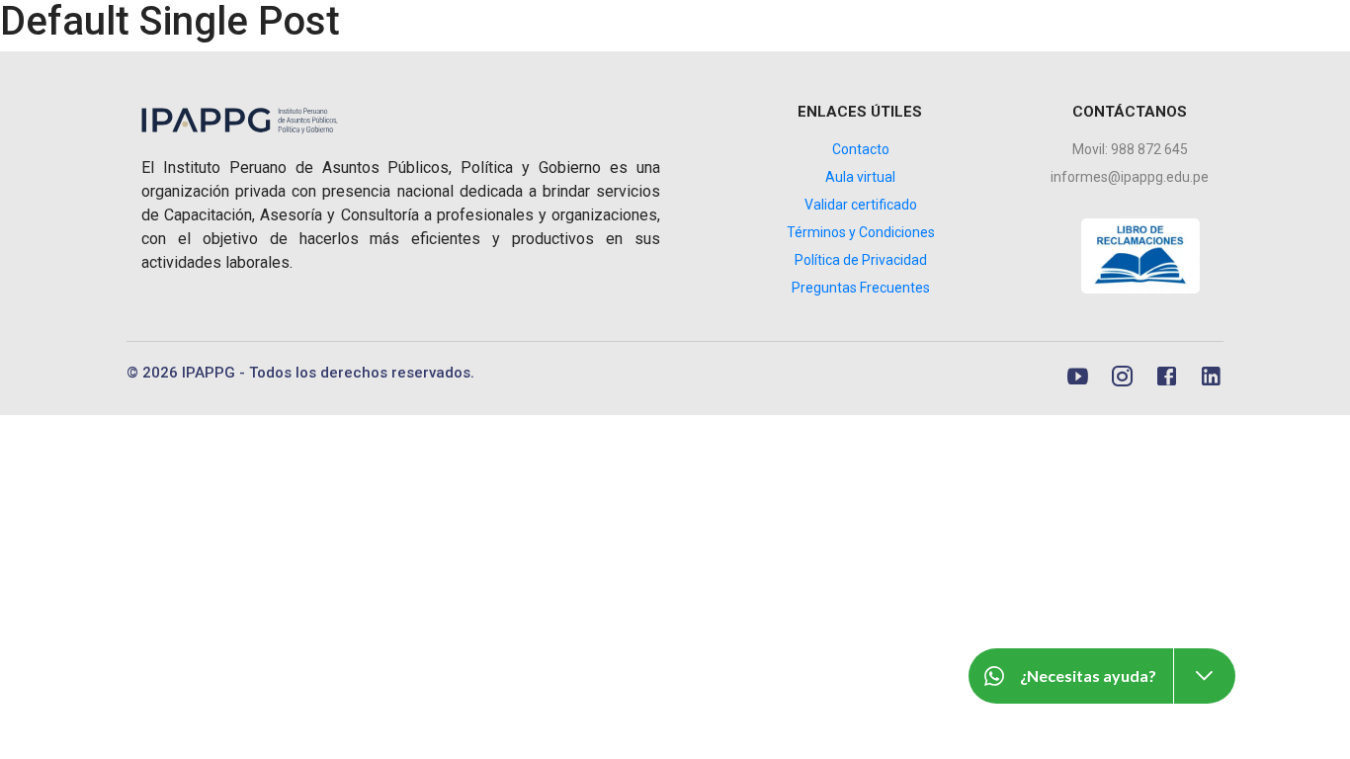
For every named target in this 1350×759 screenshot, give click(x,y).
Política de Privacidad (861, 260)
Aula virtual (860, 177)
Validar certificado (860, 204)
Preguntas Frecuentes (861, 287)
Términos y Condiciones (861, 232)
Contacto (860, 149)
